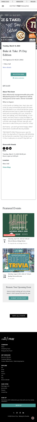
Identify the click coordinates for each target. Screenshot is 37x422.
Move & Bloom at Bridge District (16, 241)
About (2, 346)
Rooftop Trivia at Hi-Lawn (15, 276)
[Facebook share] (7, 148)
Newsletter (19, 1)
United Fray (4, 392)
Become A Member (6, 357)
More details (7, 67)
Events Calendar (5, 379)
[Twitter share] (4, 148)
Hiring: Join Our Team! (6, 351)
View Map (7, 167)
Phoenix (3, 390)
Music (2, 371)
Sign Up (18, 405)
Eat (2, 367)
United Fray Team (5, 348)
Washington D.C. (5, 386)
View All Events (18, 316)
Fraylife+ (33, 1)
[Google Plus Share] (17, 413)
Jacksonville (4, 388)
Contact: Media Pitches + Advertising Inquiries (12, 361)
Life (2, 375)
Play (2, 377)
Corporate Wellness (6, 359)
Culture (3, 373)
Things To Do (5, 1)
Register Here (18, 74)
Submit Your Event (18, 298)
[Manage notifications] (32, 418)
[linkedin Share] (10, 148)
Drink (2, 369)
